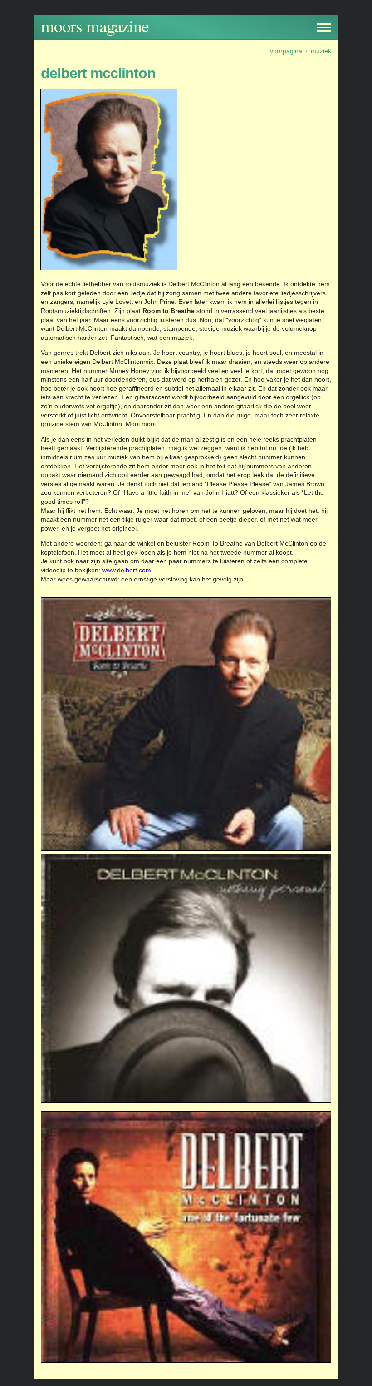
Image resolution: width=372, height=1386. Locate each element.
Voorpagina (286, 51)
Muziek (321, 51)
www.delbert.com (126, 570)
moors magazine (95, 25)
